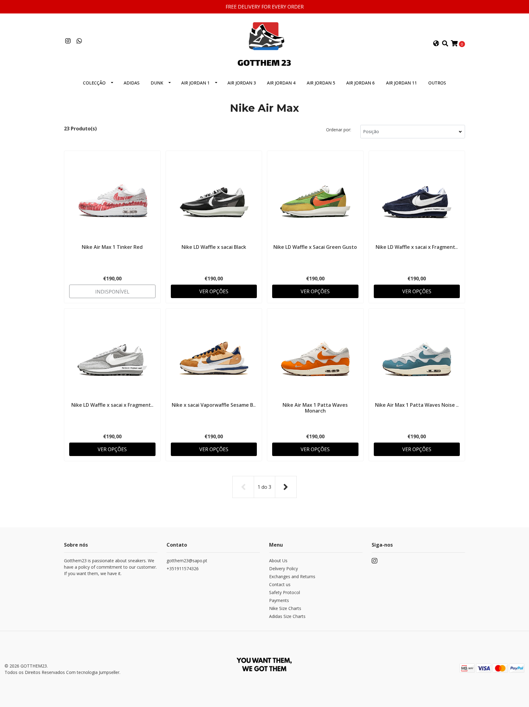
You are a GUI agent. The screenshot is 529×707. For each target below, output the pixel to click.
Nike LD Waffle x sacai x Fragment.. (417, 247)
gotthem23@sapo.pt (187, 560)
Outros (437, 83)
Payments (279, 600)
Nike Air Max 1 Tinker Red (112, 247)
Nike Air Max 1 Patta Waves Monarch (315, 408)
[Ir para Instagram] (68, 41)
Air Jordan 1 (195, 83)
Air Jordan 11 (401, 83)
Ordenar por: (338, 130)
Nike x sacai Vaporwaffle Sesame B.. (214, 405)
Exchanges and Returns (292, 576)
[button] (436, 43)
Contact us (280, 584)
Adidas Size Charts (287, 616)
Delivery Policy (283, 568)
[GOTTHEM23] (264, 43)
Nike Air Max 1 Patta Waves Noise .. (417, 405)
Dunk (157, 83)
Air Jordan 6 (360, 83)
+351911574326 (183, 568)
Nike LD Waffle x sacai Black (214, 247)
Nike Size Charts (285, 608)
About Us (278, 560)
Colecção (94, 83)
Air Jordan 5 (321, 83)
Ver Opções (213, 291)
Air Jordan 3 (241, 83)
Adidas (132, 83)
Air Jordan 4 (281, 83)
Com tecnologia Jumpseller (92, 672)
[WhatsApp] (79, 41)
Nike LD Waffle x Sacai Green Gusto (315, 247)
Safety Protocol (284, 592)
